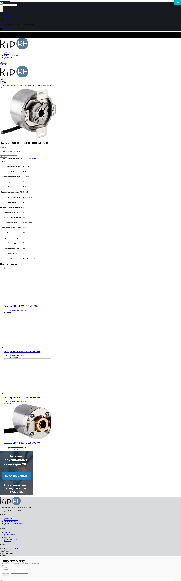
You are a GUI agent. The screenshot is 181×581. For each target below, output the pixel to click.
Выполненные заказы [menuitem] (11, 17)
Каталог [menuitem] (6, 16)
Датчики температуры (11, 539)
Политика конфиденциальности (14, 523)
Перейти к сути (5, 1)
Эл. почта (5, 569)
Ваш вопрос (6, 573)
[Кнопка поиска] (1, 8)
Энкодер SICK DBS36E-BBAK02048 (22, 351)
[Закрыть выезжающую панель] (1, 11)
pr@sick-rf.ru (8, 550)
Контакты (7, 525)
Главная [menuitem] (6, 14)
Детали (6, 161)
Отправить (5, 575)
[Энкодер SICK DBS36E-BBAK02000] (27, 439)
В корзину (3, 156)
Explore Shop (4, 27)
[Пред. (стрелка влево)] (1, 580)
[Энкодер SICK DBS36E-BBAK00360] (27, 393)
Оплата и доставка (10, 521)
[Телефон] (1, 30)
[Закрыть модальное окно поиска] (1, 3)
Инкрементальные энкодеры (28, 158)
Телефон (5, 567)
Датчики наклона (9, 534)
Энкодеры (7, 532)
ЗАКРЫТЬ (177, 2)
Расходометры (8, 537)
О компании (8, 518)
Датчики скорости (9, 536)
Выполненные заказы (11, 520)
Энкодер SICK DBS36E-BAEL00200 (22, 306)
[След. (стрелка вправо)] (2, 580)
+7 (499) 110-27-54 (12, 548)
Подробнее (7, 312)
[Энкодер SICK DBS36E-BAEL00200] (27, 302)
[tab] (92, 161)
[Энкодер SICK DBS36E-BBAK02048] (27, 347)
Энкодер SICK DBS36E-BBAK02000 (22, 443)
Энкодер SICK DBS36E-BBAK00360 (22, 397)
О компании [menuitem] (8, 19)
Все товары (7, 541)
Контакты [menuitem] (7, 21)
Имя (4, 565)
